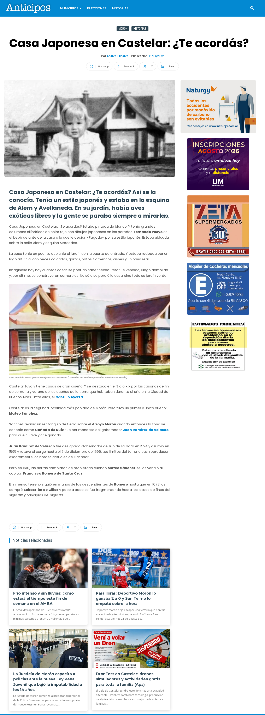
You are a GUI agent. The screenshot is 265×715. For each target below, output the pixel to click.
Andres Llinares (118, 56)
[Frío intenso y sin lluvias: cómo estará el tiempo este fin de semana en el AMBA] (48, 568)
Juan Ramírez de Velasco (146, 429)
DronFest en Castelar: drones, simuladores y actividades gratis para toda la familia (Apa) (128, 679)
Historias (140, 28)
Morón (123, 28)
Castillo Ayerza (69, 397)
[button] (252, 8)
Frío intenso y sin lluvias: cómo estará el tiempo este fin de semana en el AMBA (43, 598)
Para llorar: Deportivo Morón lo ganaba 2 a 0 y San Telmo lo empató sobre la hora (126, 598)
